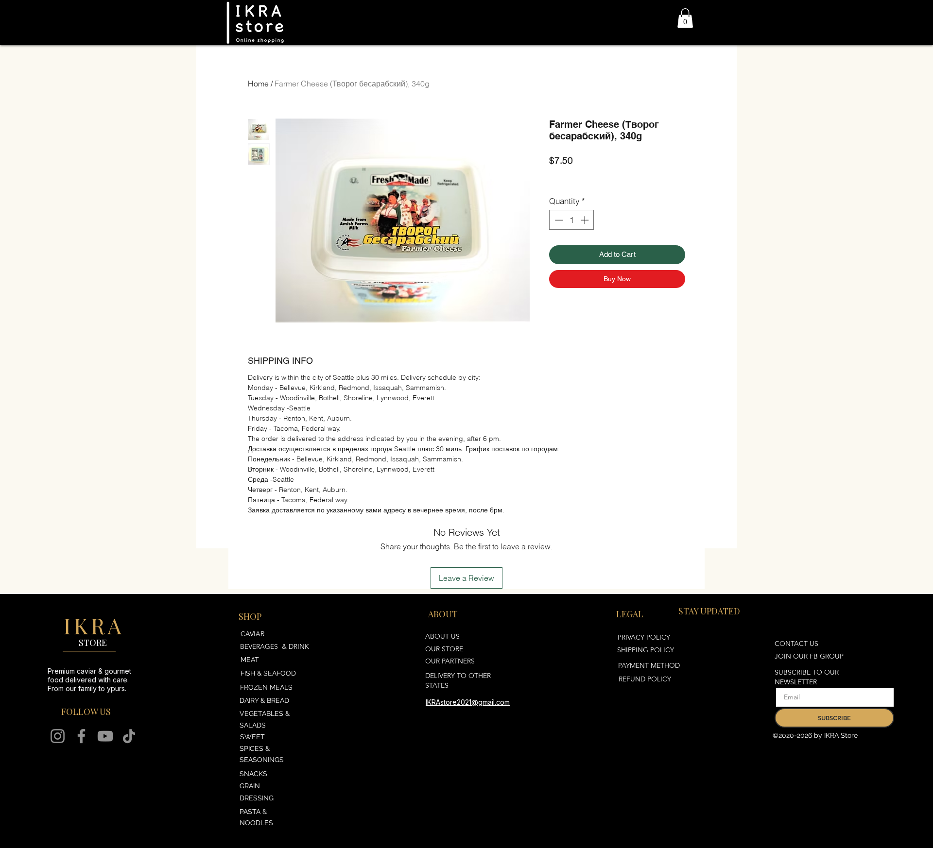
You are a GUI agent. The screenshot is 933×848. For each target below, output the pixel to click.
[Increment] (585, 220)
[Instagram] (57, 736)
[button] (685, 18)
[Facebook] (81, 736)
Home (258, 83)
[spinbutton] (571, 220)
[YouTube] (105, 736)
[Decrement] (558, 220)
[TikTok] (129, 736)
